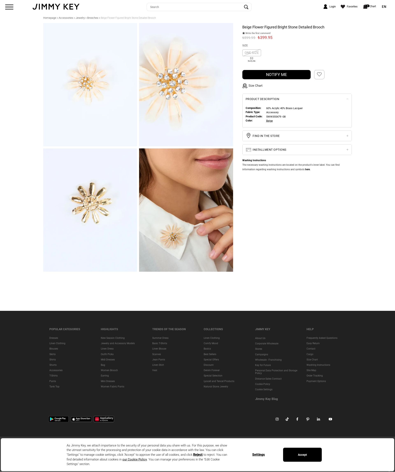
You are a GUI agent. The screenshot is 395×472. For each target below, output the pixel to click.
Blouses (53, 348)
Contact (311, 348)
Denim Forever (212, 370)
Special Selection (213, 375)
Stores (258, 349)
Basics (207, 348)
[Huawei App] (104, 419)
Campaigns (261, 354)
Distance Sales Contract (268, 378)
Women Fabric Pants (112, 386)
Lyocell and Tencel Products (219, 381)
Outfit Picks (107, 354)
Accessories (56, 370)
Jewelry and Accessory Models (118, 343)
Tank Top (54, 386)
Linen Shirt (158, 365)
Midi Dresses (108, 359)
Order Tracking (315, 375)
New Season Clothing (113, 338)
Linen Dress (107, 348)
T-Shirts (53, 375)
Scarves (156, 354)
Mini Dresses (108, 381)
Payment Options (316, 381)
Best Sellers (210, 354)
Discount (209, 365)
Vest (154, 370)
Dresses (53, 338)
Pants (52, 381)
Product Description (262, 98)
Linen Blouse (159, 348)
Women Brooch (109, 370)
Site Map (311, 370)
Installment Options (269, 149)
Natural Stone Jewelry (216, 386)
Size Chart (312, 359)
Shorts (53, 365)
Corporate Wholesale (266, 343)
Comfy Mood (211, 343)
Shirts (52, 359)
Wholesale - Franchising (268, 359)
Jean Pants (158, 359)
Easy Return (313, 343)
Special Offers (211, 359)
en (384, 7)
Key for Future (263, 365)
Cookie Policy (262, 384)
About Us (260, 338)
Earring (105, 375)
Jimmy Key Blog (266, 399)
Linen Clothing (57, 343)
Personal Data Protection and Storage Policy (276, 372)
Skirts (52, 354)
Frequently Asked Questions (322, 338)
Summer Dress (160, 338)
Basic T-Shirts (159, 343)
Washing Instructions (318, 365)
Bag (103, 365)
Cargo (310, 354)
